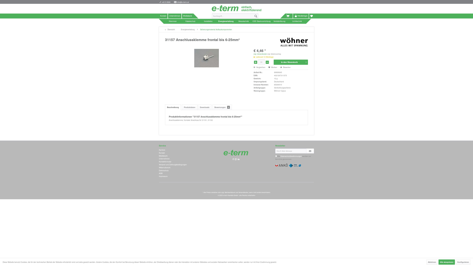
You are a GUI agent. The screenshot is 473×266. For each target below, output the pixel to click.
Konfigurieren (463, 262)
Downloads (204, 107)
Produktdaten (189, 107)
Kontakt (163, 15)
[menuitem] (235, 17)
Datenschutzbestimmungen (291, 156)
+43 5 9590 (165, 2)
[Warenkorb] (289, 16)
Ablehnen (432, 262)
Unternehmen (174, 15)
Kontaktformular (165, 161)
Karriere (162, 150)
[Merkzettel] (311, 16)
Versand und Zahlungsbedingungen (173, 164)
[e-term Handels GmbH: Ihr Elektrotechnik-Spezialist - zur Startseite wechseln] (236, 8)
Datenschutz (164, 170)
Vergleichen (260, 67)
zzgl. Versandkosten (260, 54)
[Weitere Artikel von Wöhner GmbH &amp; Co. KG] (294, 42)
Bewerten (287, 67)
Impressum (163, 176)
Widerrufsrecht (164, 167)
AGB (160, 173)
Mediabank (187, 15)
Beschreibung (173, 107)
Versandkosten (243, 192)
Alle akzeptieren (446, 262)
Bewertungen (221, 107)
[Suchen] (255, 16)
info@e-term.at (183, 2)
